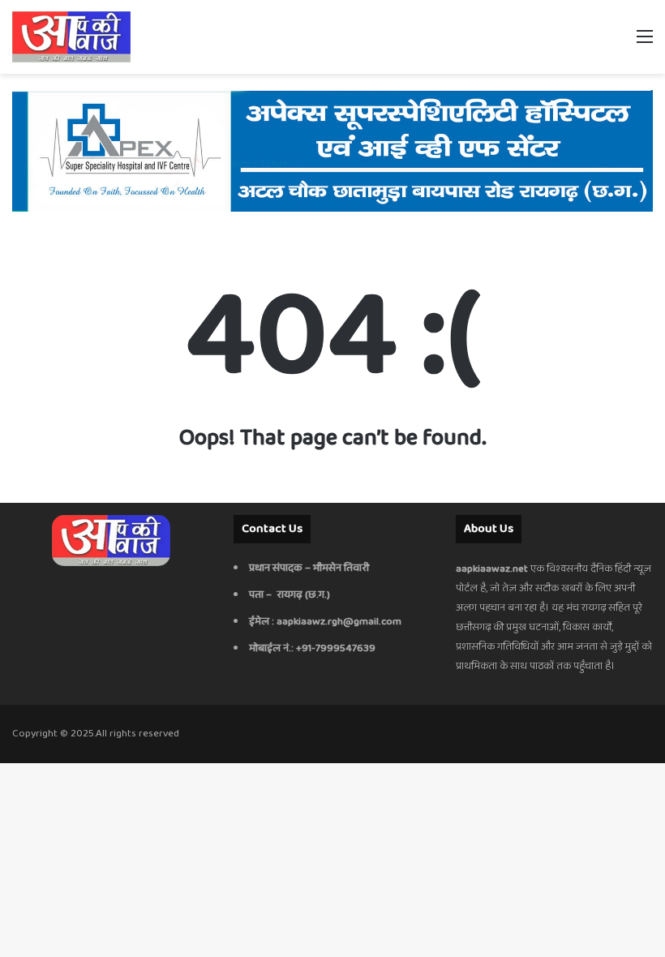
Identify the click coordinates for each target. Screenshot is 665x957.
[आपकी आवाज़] (71, 36)
